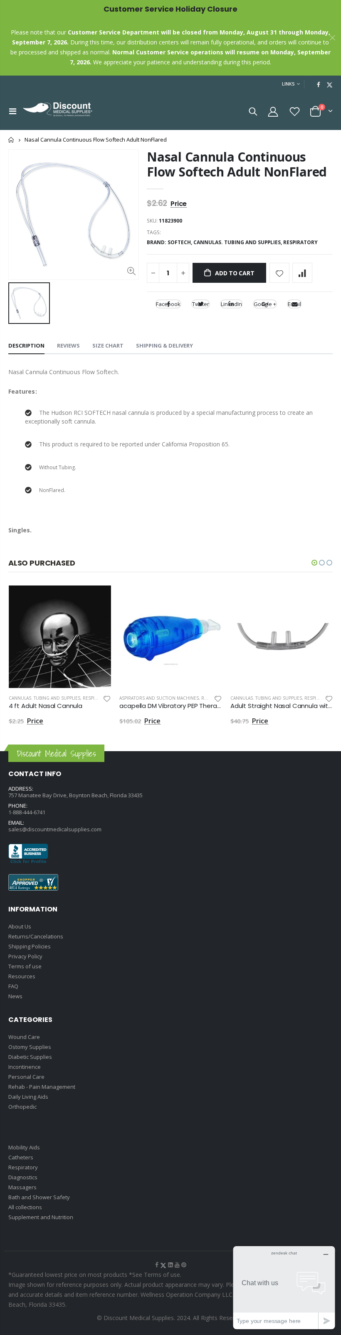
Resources (21, 976)
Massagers (22, 1187)
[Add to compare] (302, 273)
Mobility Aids (24, 1147)
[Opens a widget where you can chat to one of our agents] (284, 1287)
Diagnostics (22, 1177)
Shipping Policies (29, 946)
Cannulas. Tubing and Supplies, (238, 242)
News (15, 996)
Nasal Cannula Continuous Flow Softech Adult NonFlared (237, 164)
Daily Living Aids (28, 1096)
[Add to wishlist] (279, 273)
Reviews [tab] (68, 345)
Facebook (168, 304)
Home (11, 140)
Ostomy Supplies (29, 1047)
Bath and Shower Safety (39, 1197)
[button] (314, 563)
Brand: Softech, (170, 242)
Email (294, 304)
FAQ (13, 986)
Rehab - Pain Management (41, 1086)
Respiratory (300, 242)
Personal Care (26, 1076)
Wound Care (24, 1037)
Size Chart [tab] (108, 345)
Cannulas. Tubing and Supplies (44, 698)
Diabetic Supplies (30, 1057)
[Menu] (12, 111)
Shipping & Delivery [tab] (164, 345)
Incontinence (24, 1066)
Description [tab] (26, 345)
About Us (19, 926)
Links (288, 84)
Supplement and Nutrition (40, 1217)
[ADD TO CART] (97, 599)
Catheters (20, 1157)
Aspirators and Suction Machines (159, 698)
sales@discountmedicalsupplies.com (54, 829)
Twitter (200, 304)
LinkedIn (231, 304)
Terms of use (25, 966)
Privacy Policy (25, 956)
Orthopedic (22, 1106)
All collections (25, 1207)
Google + (265, 304)
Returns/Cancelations (35, 936)
